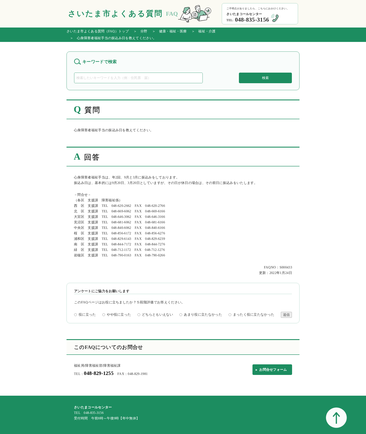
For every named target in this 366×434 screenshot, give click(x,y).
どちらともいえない (157, 314)
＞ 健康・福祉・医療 (168, 31)
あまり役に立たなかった (203, 314)
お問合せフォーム (273, 369)
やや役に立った (119, 314)
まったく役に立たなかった (253, 314)
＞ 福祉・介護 (202, 31)
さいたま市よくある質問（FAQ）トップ (98, 31)
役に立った (87, 314)
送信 (286, 315)
